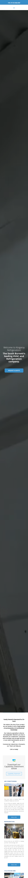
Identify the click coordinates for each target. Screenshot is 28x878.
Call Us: (14, 3)
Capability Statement (14, 774)
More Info (14, 817)
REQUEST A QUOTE (14, 370)
